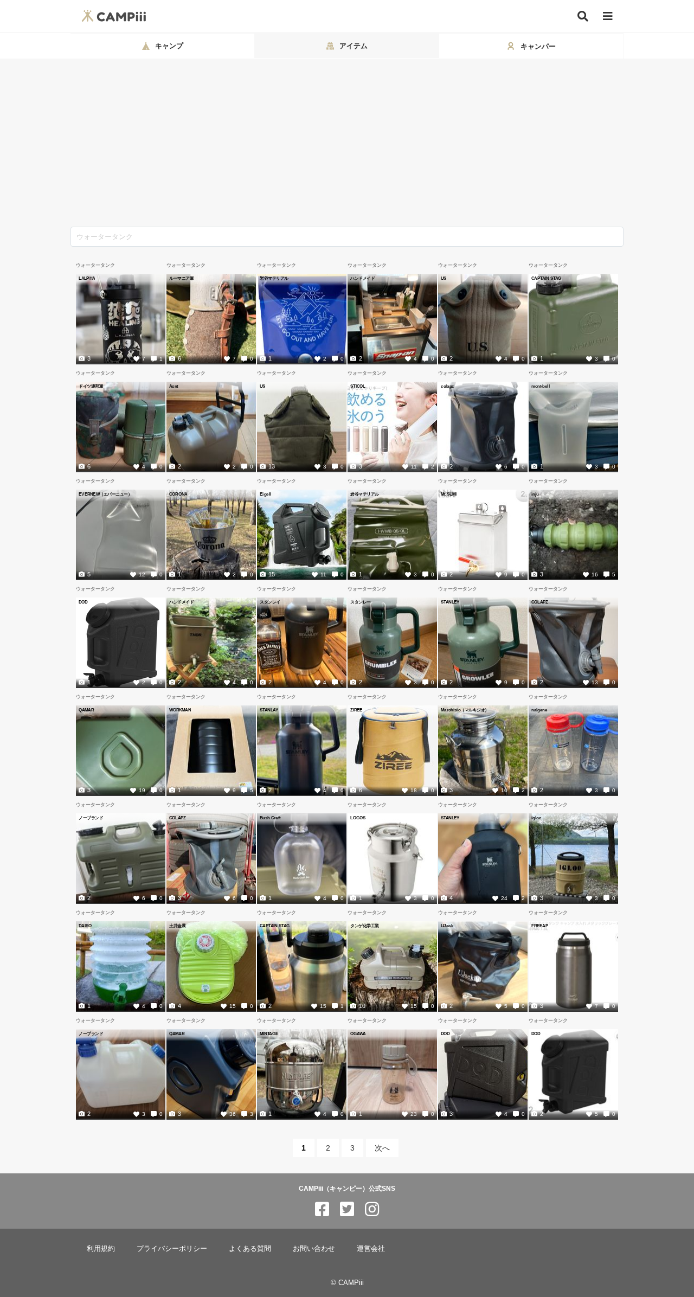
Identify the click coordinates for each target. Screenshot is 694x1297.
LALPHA (87, 278)
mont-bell (540, 386)
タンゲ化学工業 (364, 925)
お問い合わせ (314, 1248)
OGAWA (357, 1033)
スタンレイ (270, 602)
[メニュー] (608, 16)
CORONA (178, 494)
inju (535, 494)
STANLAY (269, 710)
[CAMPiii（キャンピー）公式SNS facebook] (322, 1209)
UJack (447, 925)
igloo (536, 818)
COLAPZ (539, 602)
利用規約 (101, 1248)
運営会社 (371, 1248)
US (444, 278)
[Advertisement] (347, 145)
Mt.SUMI (449, 494)
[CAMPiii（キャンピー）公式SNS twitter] (347, 1209)
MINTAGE (269, 1033)
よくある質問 (250, 1248)
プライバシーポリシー (172, 1248)
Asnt (173, 386)
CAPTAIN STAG (546, 278)
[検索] (582, 16)
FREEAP (539, 925)
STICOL (357, 386)
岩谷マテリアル (274, 278)
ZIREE (356, 710)
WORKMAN (180, 710)
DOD (83, 602)
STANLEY (450, 602)
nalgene (539, 710)
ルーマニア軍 (181, 278)
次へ (382, 1148)
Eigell (265, 494)
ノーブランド (91, 818)
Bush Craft (270, 818)
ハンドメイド (362, 278)
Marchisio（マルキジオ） (465, 710)
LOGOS (357, 818)
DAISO (85, 925)
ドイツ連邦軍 (91, 386)
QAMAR (86, 710)
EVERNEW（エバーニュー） (105, 494)
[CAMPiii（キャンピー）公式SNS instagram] (372, 1209)
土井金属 (177, 925)
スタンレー (360, 602)
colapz (447, 386)
